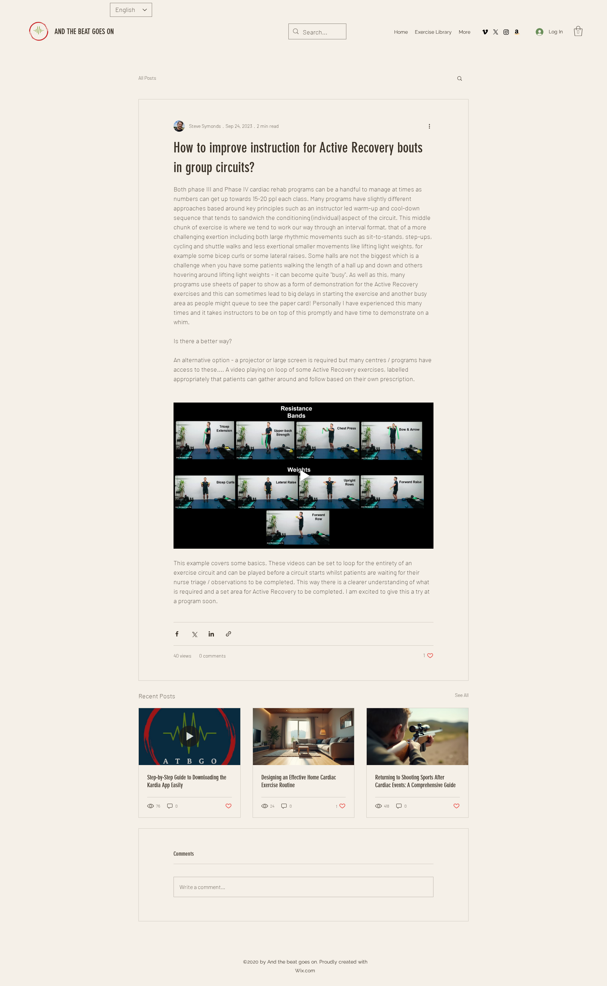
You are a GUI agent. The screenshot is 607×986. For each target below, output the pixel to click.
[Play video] (303, 476)
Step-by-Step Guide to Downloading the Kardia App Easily (186, 781)
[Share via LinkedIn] (211, 634)
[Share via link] (228, 634)
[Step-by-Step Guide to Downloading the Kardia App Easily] (189, 736)
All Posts (147, 78)
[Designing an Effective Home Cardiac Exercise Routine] (303, 736)
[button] (578, 31)
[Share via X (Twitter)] (194, 634)
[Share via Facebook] (177, 634)
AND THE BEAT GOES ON (84, 31)
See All (462, 695)
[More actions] (429, 126)
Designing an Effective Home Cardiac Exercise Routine (298, 781)
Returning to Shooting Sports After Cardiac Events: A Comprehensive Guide (415, 781)
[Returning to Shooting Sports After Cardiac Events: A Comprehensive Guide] (417, 736)
